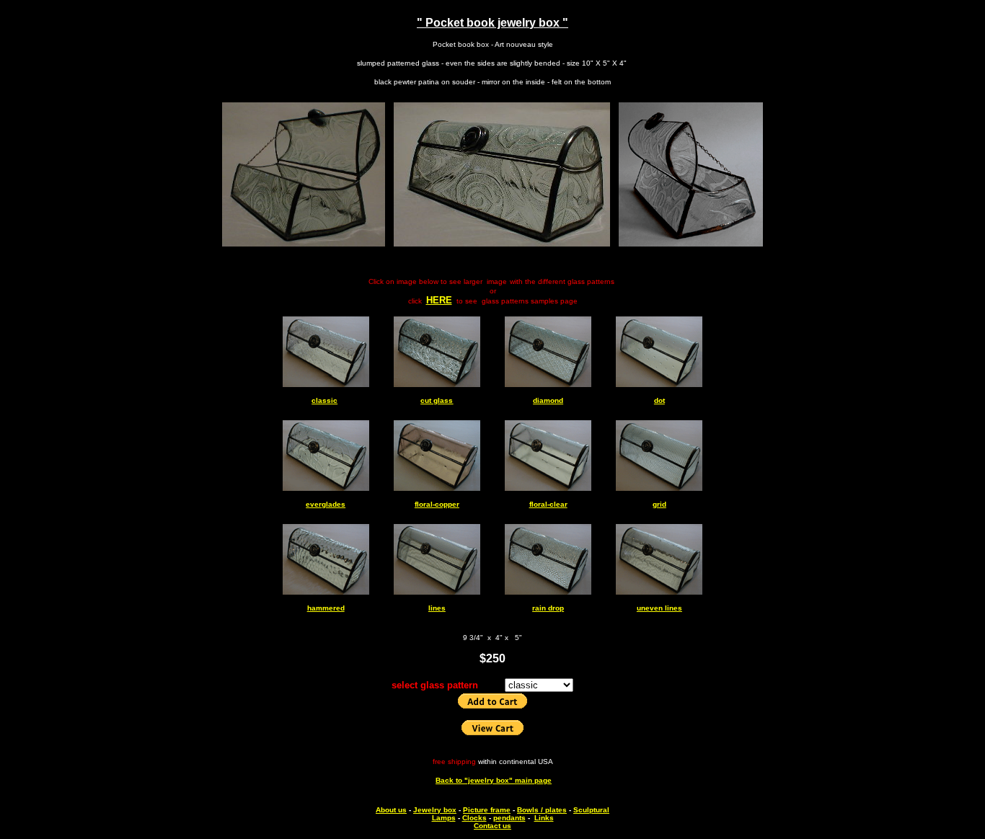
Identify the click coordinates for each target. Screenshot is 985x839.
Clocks (474, 818)
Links (544, 818)
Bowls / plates (542, 810)
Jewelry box (434, 810)
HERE (439, 300)
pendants (509, 818)
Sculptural (591, 810)
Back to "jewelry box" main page (494, 780)
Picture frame (487, 810)
